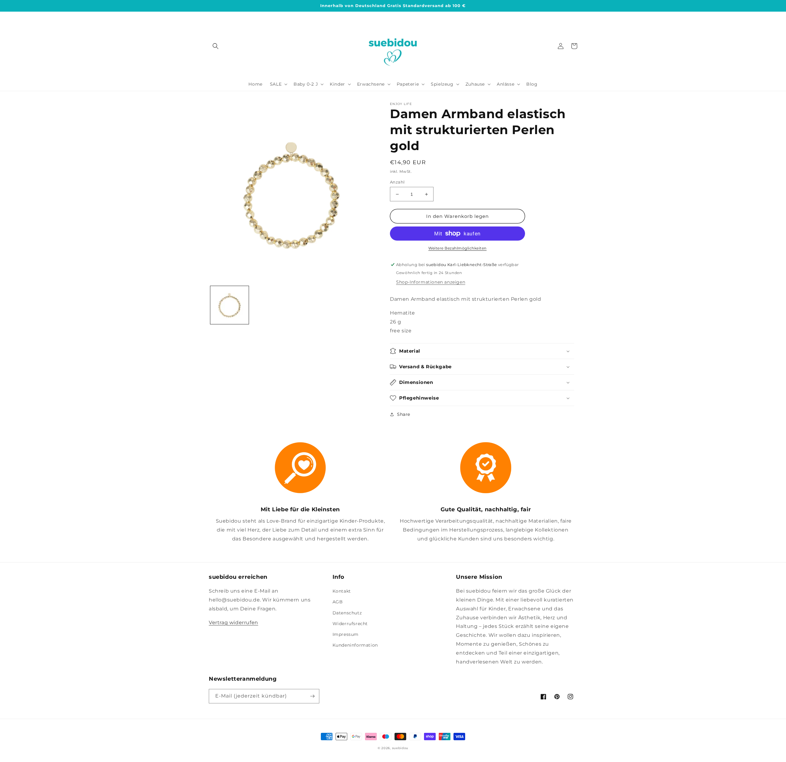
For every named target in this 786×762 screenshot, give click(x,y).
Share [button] (403, 414)
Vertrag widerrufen (233, 622)
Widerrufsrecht (350, 623)
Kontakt (342, 591)
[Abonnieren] (312, 696)
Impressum (346, 634)
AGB (338, 602)
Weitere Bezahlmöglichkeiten (457, 248)
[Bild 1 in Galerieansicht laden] (229, 305)
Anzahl (397, 182)
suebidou (400, 748)
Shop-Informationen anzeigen (430, 282)
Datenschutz (347, 613)
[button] (215, 46)
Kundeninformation (355, 645)
